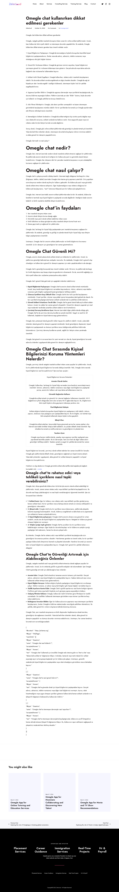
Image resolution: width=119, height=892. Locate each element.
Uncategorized (64, 28)
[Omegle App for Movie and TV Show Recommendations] (94, 792)
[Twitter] (102, 4)
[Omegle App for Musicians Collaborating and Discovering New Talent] (59, 792)
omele (40, 469)
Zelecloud (58, 887)
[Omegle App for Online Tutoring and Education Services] (25, 792)
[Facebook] (106, 4)
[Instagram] (109, 4)
